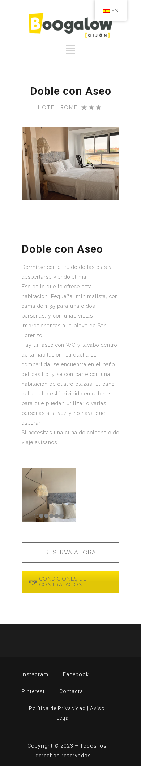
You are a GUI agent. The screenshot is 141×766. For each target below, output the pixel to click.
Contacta (71, 691)
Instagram (35, 674)
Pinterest (33, 691)
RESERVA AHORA (70, 552)
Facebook (76, 674)
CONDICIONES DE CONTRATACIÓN (62, 582)
